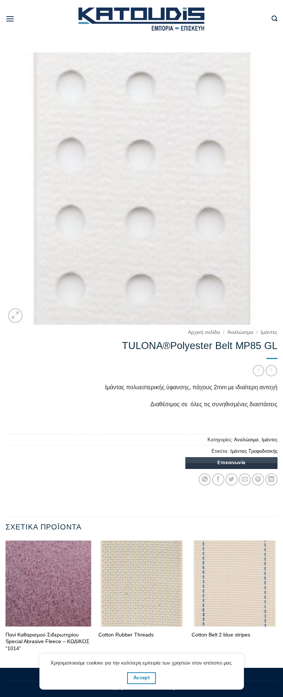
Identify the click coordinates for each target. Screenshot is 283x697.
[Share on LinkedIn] (271, 479)
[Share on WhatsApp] (205, 479)
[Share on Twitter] (232, 479)
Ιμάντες (269, 332)
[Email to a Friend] (245, 479)
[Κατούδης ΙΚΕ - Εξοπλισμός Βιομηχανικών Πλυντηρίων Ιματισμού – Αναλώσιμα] (141, 19)
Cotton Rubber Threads (126, 635)
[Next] (277, 603)
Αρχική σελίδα (204, 332)
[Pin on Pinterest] (258, 479)
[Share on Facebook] (218, 479)
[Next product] (258, 370)
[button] (10, 19)
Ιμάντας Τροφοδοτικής (253, 451)
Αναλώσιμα (240, 332)
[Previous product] (271, 370)
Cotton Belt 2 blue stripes (221, 635)
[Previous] (5, 603)
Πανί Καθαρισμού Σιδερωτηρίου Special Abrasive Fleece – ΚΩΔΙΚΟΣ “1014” (48, 641)
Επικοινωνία (231, 462)
